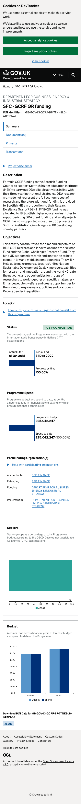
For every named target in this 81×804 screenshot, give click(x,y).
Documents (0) (16, 135)
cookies (23, 748)
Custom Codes (54, 736)
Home (6, 86)
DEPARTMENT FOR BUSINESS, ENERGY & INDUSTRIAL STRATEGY (50, 490)
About (6, 736)
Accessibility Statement (28, 736)
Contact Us (44, 740)
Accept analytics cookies (40, 40)
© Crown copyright (40, 794)
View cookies (40, 61)
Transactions (14, 152)
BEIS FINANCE (41, 475)
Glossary (8, 740)
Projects (11, 143)
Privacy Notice (25, 740)
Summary (12, 126)
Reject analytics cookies (40, 51)
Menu (60, 75)
